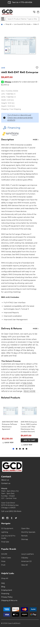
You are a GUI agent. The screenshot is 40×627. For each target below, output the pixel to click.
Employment (6, 590)
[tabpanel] (10, 424)
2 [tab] (17, 449)
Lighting (4, 532)
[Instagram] (7, 518)
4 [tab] (23, 449)
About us (5, 480)
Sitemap (24, 539)
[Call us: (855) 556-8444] (34, 12)
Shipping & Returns (9, 600)
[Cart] (38, 12)
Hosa (3, 561)
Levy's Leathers (27, 554)
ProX (3, 565)
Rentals (24, 536)
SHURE (4, 554)
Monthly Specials (28, 532)
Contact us (5, 483)
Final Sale (5, 542)
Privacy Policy (7, 597)
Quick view (8, 442)
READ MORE (29, 391)
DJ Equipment (7, 528)
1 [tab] (13, 449)
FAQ (3, 583)
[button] (19, 127)
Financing (5, 594)
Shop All (4, 578)
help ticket (27, 383)
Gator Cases (6, 558)
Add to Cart (29, 440)
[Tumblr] (12, 518)
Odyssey (24, 558)
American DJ (26, 561)
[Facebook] (3, 518)
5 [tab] (26, 449)
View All (24, 565)
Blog (3, 587)
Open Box (25, 528)
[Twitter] (16, 518)
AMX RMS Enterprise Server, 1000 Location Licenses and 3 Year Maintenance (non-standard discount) (29, 426)
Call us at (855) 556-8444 (11, 511)
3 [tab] (20, 449)
